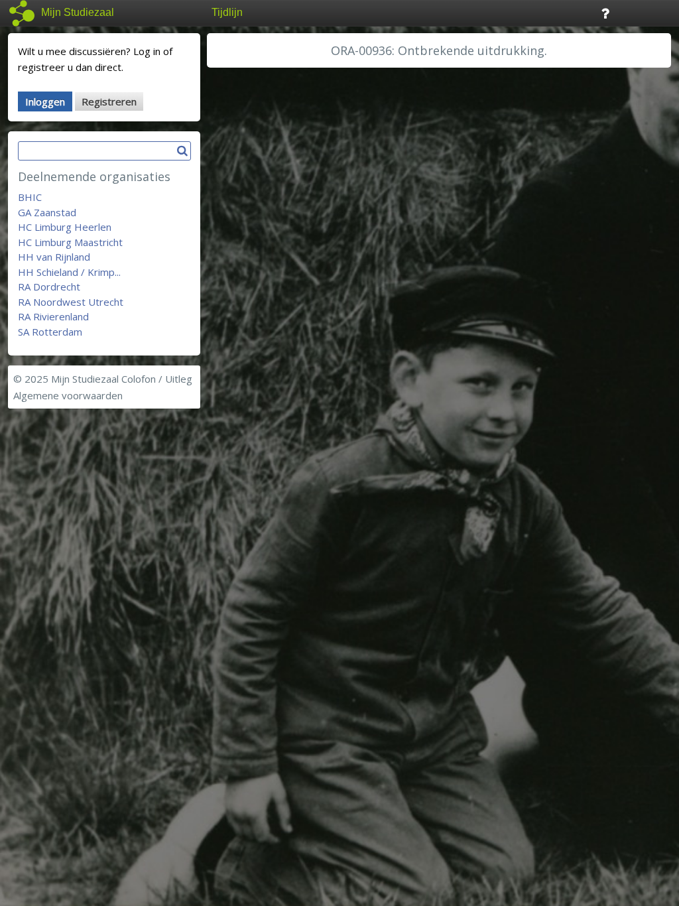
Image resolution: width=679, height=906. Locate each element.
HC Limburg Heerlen (64, 226)
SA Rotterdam (50, 331)
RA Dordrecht (49, 286)
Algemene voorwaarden (68, 395)
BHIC (30, 197)
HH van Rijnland (54, 256)
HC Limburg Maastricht (70, 242)
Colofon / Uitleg (156, 378)
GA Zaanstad (47, 212)
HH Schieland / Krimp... (69, 272)
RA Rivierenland (53, 316)
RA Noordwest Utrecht (70, 301)
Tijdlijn (227, 12)
